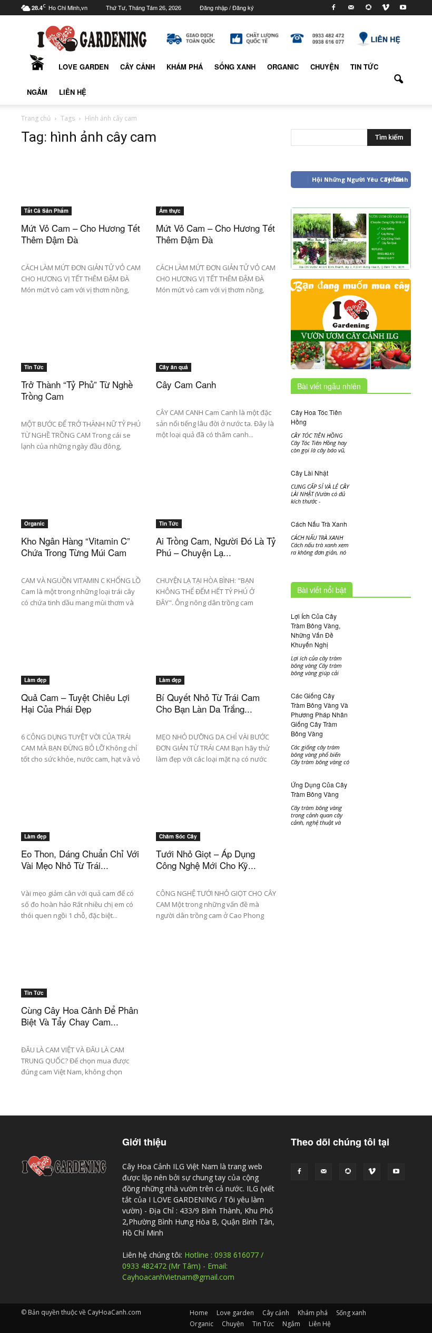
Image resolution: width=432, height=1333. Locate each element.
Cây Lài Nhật (309, 472)
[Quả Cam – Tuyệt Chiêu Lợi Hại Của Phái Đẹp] (81, 674)
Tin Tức (364, 67)
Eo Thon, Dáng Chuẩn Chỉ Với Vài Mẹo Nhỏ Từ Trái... (80, 859)
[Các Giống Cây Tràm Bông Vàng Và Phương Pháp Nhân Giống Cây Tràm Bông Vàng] (384, 710)
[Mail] (351, 7)
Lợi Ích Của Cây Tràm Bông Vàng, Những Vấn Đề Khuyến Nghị (315, 630)
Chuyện (324, 67)
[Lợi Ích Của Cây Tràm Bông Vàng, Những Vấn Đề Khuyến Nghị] (384, 629)
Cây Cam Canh (186, 384)
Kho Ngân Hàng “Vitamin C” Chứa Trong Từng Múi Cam (75, 546)
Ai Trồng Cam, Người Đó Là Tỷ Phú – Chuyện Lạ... (216, 546)
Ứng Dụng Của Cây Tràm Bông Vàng (319, 789)
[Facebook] (333, 7)
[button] (398, 79)
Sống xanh (235, 67)
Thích (394, 179)
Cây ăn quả (173, 367)
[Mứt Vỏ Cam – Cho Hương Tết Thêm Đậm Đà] (81, 201)
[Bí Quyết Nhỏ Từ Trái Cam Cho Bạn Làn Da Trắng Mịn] (216, 665)
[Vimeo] (386, 7)
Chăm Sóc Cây (178, 836)
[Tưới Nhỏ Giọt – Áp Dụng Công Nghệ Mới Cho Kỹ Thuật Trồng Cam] (216, 828)
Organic (283, 67)
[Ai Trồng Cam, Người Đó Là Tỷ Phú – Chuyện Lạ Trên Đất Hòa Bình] (216, 503)
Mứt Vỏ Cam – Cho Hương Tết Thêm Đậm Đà (80, 233)
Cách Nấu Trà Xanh (319, 523)
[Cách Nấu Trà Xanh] (384, 537)
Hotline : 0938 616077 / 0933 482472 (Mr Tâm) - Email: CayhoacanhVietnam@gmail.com (192, 1266)
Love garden (83, 67)
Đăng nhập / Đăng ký (227, 7)
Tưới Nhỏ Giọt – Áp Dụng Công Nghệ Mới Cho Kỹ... (206, 859)
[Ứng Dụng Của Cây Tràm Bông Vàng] (384, 815)
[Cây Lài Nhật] (384, 485)
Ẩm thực (170, 210)
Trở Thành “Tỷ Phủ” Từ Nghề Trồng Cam (77, 390)
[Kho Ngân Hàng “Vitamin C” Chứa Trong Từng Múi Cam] (81, 514)
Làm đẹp (35, 680)
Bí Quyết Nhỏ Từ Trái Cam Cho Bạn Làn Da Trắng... (208, 702)
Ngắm (37, 92)
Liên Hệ (72, 92)
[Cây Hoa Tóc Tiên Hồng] (384, 422)
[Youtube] (403, 7)
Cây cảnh (137, 67)
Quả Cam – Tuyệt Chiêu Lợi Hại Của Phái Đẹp (75, 702)
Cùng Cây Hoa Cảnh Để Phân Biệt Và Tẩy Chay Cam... (79, 1015)
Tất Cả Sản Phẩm (46, 210)
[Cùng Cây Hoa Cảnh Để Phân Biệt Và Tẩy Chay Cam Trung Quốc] (81, 983)
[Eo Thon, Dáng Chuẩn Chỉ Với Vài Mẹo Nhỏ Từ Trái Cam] (81, 822)
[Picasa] (368, 7)
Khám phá (184, 67)
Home (37, 67)
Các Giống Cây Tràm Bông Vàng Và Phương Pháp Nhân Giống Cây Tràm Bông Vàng (319, 714)
